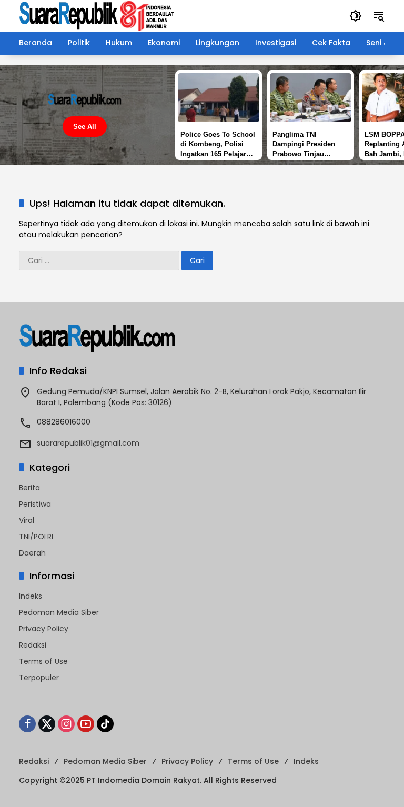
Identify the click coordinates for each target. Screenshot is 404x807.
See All (84, 126)
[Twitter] (46, 723)
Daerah (32, 553)
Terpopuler (39, 677)
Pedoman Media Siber (59, 612)
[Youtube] (85, 723)
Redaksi (32, 645)
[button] (355, 15)
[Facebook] (27, 723)
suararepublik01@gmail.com (88, 443)
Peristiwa (35, 504)
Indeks (30, 596)
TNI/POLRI (36, 536)
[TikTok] (105, 723)
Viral (26, 520)
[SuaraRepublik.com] (97, 15)
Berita (29, 487)
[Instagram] (66, 723)
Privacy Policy (43, 628)
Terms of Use (43, 661)
